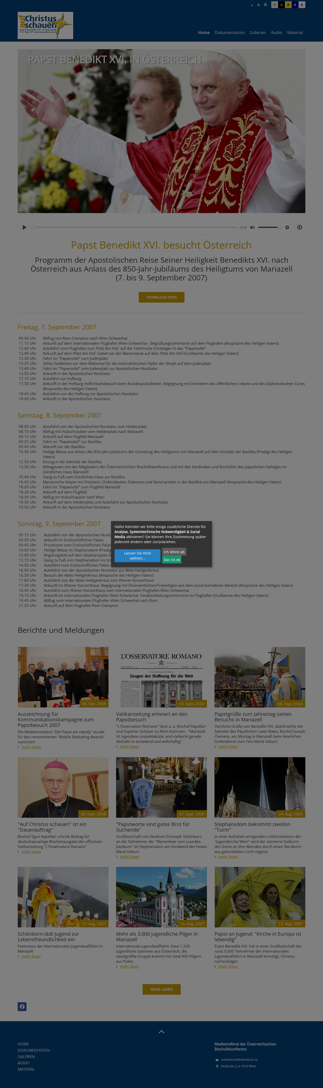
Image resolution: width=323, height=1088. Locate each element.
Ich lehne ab (174, 551)
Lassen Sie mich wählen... (137, 556)
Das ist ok (172, 559)
